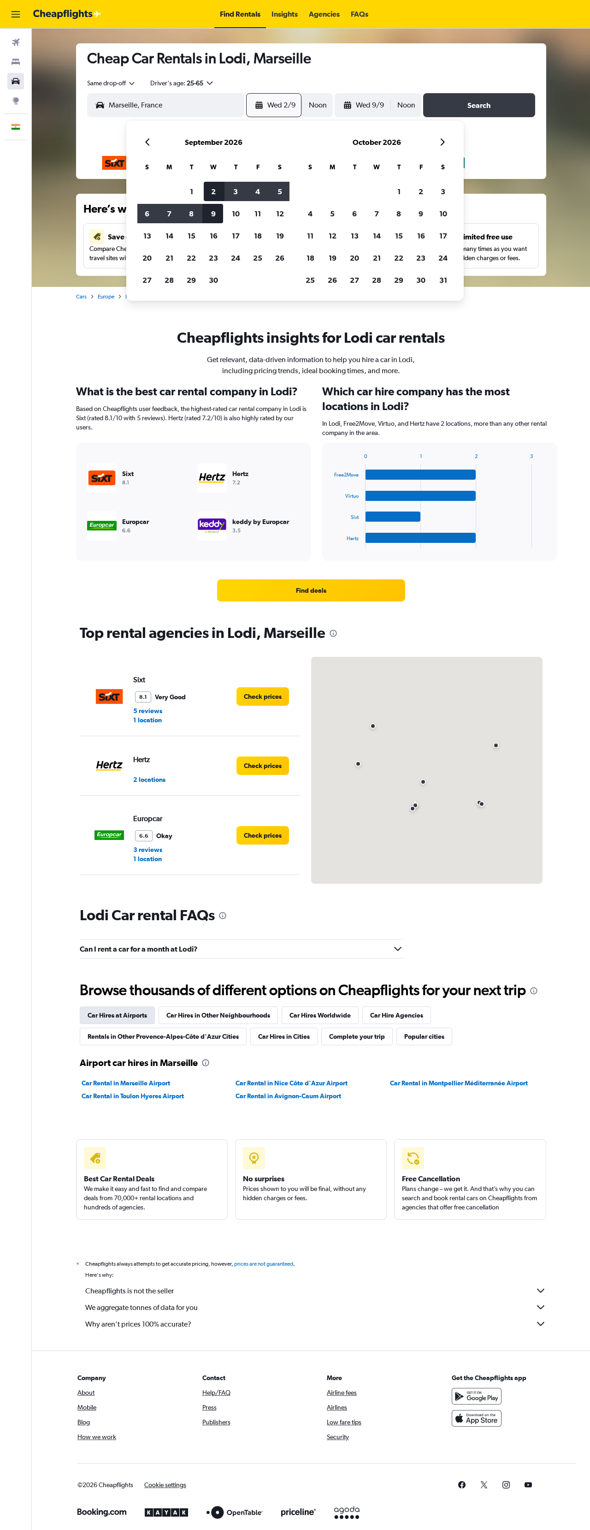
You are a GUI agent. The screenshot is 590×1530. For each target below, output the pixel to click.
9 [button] (213, 213)
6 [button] (147, 213)
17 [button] (236, 236)
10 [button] (236, 213)
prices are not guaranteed (263, 1264)
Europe (106, 296)
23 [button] (213, 258)
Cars (81, 296)
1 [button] (191, 191)
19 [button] (280, 236)
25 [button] (257, 258)
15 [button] (191, 236)
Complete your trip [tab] (357, 1036)
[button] (16, 14)
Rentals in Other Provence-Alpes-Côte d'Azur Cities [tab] (163, 1036)
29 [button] (191, 280)
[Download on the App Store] (477, 1418)
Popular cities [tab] (424, 1036)
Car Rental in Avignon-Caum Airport (288, 1096)
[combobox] (111, 83)
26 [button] (279, 258)
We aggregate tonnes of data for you (141, 1307)
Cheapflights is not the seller (129, 1290)
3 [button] (235, 191)
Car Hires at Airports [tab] (117, 1015)
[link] (311, 590)
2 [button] (213, 191)
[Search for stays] (16, 62)
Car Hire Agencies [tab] (396, 1015)
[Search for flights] (16, 42)
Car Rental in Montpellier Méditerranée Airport (459, 1083)
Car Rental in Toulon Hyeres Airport (133, 1096)
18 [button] (258, 236)
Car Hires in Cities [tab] (284, 1036)
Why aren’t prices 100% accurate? (138, 1324)
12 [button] (280, 213)
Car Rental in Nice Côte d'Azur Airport (292, 1083)
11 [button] (257, 213)
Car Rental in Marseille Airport (126, 1083)
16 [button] (214, 236)
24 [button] (235, 258)
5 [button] (279, 191)
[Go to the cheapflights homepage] (67, 14)
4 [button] (257, 191)
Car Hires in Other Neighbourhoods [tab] (218, 1015)
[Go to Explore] (16, 100)
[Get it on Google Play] (477, 1396)
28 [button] (169, 280)
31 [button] (443, 280)
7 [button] (169, 213)
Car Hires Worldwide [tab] (320, 1015)
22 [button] (191, 258)
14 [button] (169, 236)
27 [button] (147, 280)
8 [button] (191, 213)
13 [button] (147, 236)
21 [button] (169, 258)
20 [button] (147, 258)
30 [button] (213, 280)
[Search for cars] (16, 81)
